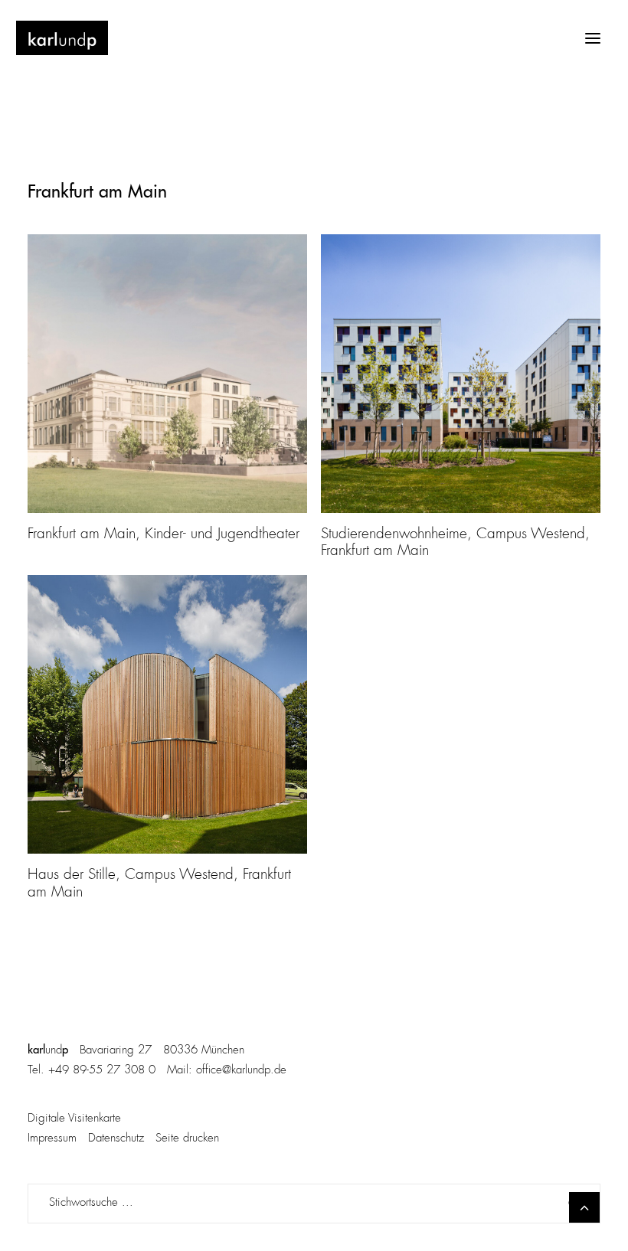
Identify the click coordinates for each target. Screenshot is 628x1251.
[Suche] (314, 1203)
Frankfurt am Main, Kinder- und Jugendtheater (163, 535)
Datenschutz (116, 1139)
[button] (593, 38)
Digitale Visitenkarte (74, 1119)
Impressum (52, 1139)
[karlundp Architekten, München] (62, 38)
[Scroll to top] (584, 1207)
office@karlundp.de (241, 1070)
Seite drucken (187, 1139)
